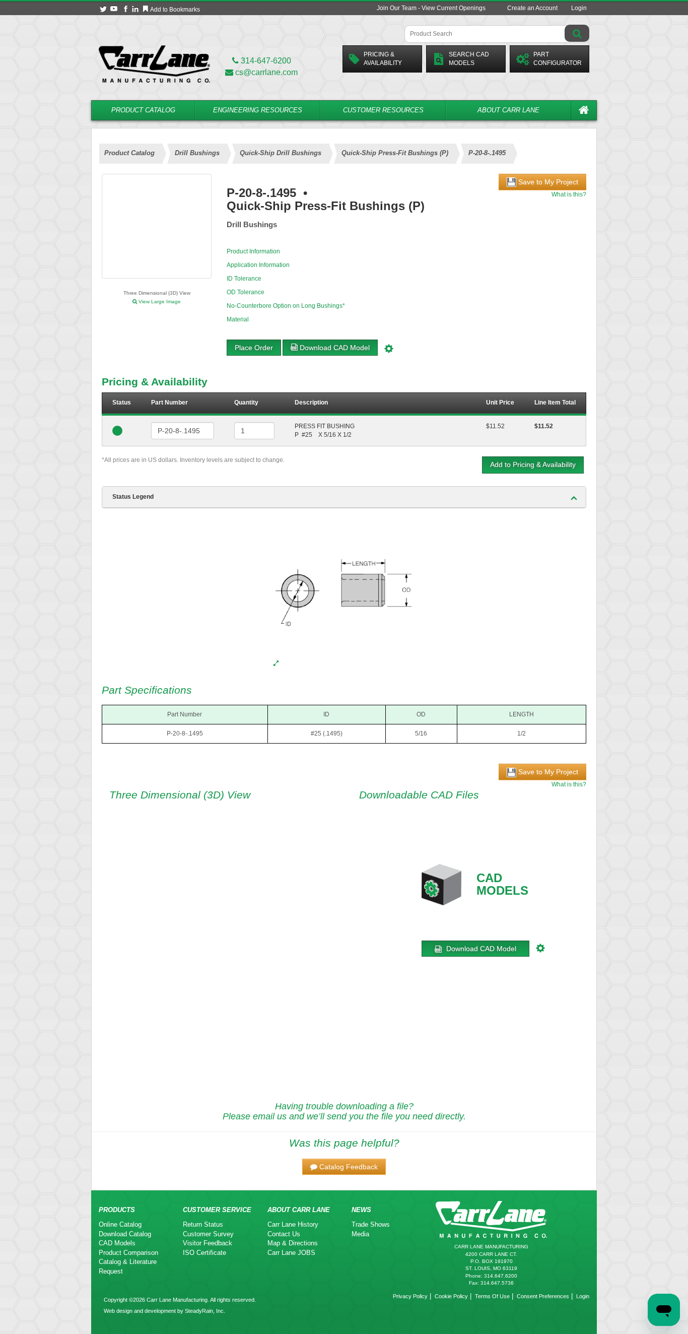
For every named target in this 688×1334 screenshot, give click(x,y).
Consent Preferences (543, 1296)
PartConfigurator (557, 58)
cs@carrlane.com (266, 72)
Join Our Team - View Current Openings (431, 8)
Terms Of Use (492, 1296)
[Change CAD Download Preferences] (390, 348)
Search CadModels (469, 58)
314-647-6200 (265, 60)
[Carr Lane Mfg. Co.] (154, 63)
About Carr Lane (508, 110)
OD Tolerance (245, 292)
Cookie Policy (451, 1296)
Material (238, 319)
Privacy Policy (410, 1296)
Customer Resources (383, 110)
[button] (344, 1167)
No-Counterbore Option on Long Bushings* (286, 305)
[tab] (344, 497)
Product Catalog (143, 110)
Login (579, 8)
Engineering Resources (257, 110)
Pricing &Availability (383, 58)
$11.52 (495, 426)
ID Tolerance (244, 278)
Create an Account (532, 8)
